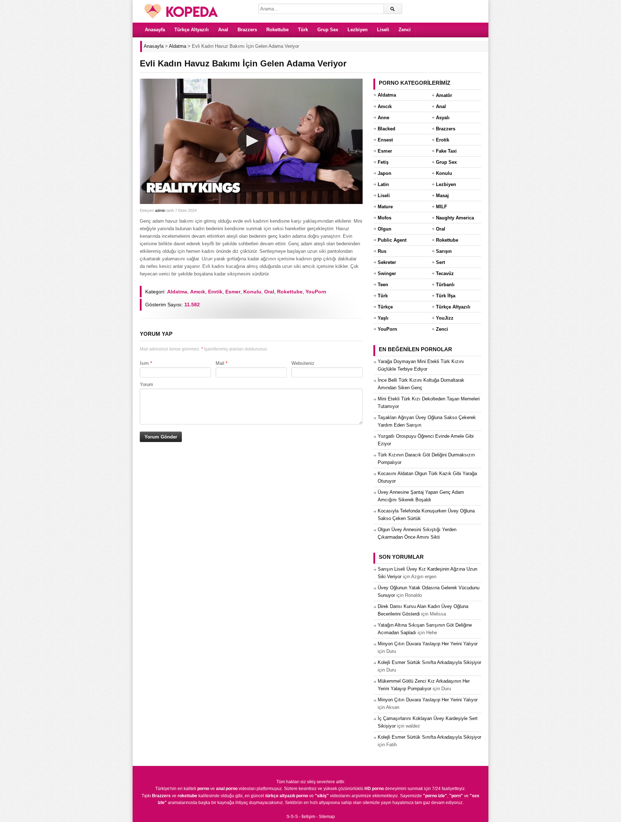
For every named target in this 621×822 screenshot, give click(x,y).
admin (160, 210)
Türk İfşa (445, 295)
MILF (441, 206)
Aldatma (177, 291)
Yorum (146, 384)
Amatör (444, 95)
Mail (220, 363)
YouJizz (445, 318)
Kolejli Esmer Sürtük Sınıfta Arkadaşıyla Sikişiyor (429, 662)
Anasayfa (155, 29)
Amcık (197, 291)
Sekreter (387, 262)
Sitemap (327, 816)
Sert (440, 262)
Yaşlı (383, 318)
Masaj (442, 195)
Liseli (383, 29)
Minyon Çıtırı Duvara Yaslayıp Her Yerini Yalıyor (428, 643)
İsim (144, 363)
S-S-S (292, 816)
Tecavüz (445, 273)
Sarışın (444, 251)
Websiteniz (302, 363)
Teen (383, 284)
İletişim (308, 816)
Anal (223, 29)
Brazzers (247, 29)
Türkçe (385, 307)
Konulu (252, 291)
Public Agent (392, 240)
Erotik (215, 291)
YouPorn (315, 291)
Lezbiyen (358, 29)
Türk (303, 29)
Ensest (385, 140)
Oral (269, 291)
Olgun (384, 229)
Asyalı (443, 117)
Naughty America (455, 217)
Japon (384, 173)
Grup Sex (327, 29)
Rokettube (277, 29)
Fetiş (383, 162)
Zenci (405, 29)
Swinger (387, 273)
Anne (383, 117)
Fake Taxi (446, 151)
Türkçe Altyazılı (191, 29)
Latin (383, 184)
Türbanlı (445, 284)
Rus (382, 251)
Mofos (384, 217)
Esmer (232, 291)
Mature (385, 206)
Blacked (386, 128)
